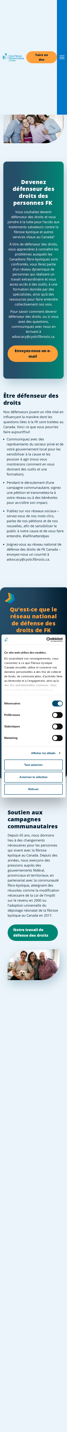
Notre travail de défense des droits (30, 932)
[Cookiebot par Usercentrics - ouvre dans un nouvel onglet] (47, 639)
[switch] (57, 715)
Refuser (33, 789)
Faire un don (41, 57)
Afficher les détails (43, 753)
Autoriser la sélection (33, 777)
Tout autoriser (33, 764)
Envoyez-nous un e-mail (33, 353)
